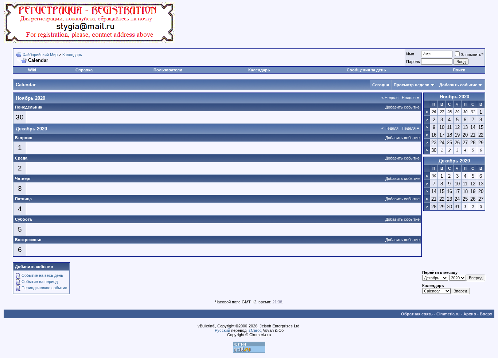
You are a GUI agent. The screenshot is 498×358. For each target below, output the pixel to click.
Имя (410, 54)
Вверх (486, 314)
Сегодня (380, 85)
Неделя (389, 97)
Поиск (459, 70)
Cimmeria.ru (448, 314)
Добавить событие (458, 85)
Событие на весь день (42, 275)
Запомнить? (472, 54)
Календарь (72, 54)
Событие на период (40, 281)
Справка (84, 70)
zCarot (255, 330)
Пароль (413, 61)
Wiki (32, 70)
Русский (222, 330)
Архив (469, 314)
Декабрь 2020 (454, 161)
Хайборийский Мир (40, 54)
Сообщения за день (366, 70)
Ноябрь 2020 (454, 96)
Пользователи (167, 70)
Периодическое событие (44, 288)
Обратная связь (417, 314)
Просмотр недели (411, 85)
